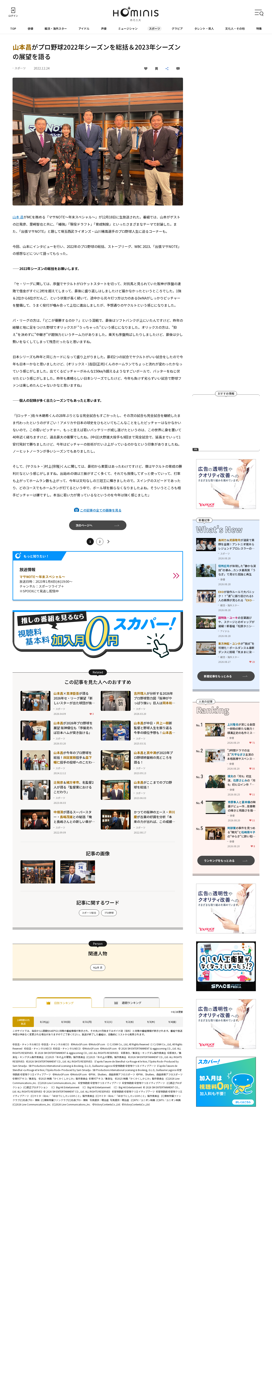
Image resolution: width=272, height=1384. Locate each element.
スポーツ (154, 28)
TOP (13, 28)
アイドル (83, 28)
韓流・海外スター (56, 28)
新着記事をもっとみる (218, 676)
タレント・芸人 (204, 28)
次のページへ (84, 525)
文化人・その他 (235, 28)
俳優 (30, 28)
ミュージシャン (128, 28)
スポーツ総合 (89, 912)
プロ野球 (109, 912)
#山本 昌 (97, 967)
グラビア (177, 28)
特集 (259, 28)
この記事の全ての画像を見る (100, 510)
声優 (104, 28)
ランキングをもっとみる (219, 861)
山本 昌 (18, 216)
